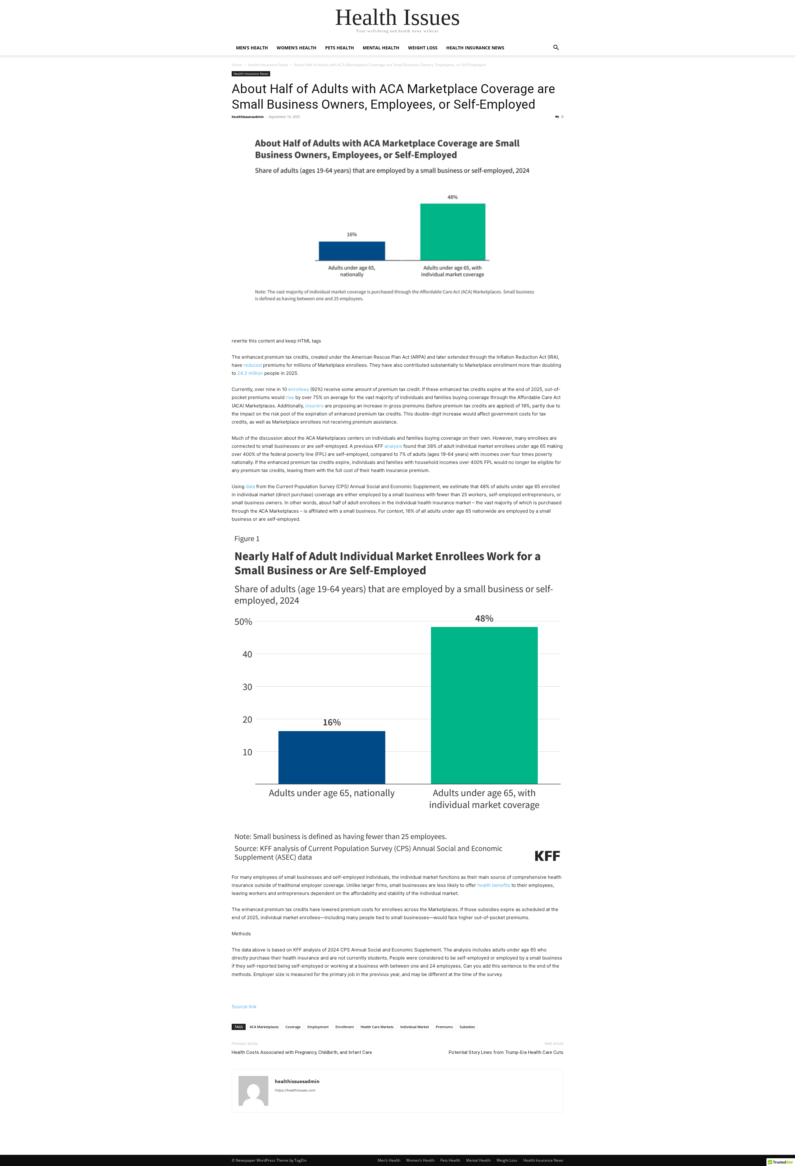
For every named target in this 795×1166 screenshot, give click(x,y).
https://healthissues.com (295, 1090)
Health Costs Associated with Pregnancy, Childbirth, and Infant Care (302, 1052)
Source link (244, 1006)
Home (237, 64)
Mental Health (381, 48)
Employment (318, 1026)
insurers (314, 406)
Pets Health (339, 48)
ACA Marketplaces (264, 1026)
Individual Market (414, 1026)
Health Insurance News (475, 48)
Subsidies (467, 1026)
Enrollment (344, 1026)
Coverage (293, 1026)
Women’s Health (296, 48)
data (250, 486)
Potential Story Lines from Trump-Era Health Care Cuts (506, 1052)
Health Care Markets (377, 1026)
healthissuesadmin (248, 116)
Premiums (444, 1026)
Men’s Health (252, 48)
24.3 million (250, 373)
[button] (555, 48)
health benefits (493, 885)
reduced (252, 365)
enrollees (298, 389)
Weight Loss (423, 48)
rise (290, 397)
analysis (393, 446)
